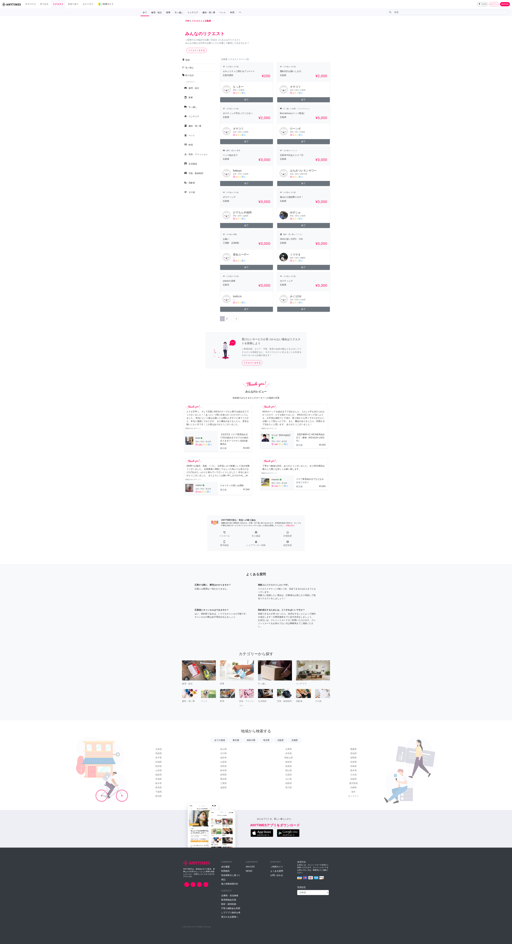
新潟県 (158, 796)
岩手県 (158, 758)
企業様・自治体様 (229, 895)
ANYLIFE (250, 867)
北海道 (158, 749)
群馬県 (158, 787)
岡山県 (288, 770)
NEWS (249, 871)
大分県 (353, 775)
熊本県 (353, 770)
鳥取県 (288, 762)
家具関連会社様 (228, 900)
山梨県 (223, 762)
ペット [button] (222, 12)
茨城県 (158, 779)
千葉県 (158, 792)
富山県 (223, 749)
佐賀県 (353, 762)
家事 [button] (168, 12)
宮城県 (158, 762)
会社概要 (225, 867)
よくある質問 (276, 871)
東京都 (236, 740)
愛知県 (223, 779)
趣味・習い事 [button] (208, 12)
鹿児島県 (353, 783)
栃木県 (158, 783)
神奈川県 (251, 740)
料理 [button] (232, 12)
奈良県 (288, 753)
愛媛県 (353, 749)
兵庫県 (288, 749)
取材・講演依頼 (228, 904)
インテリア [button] (192, 12)
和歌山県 (288, 758)
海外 (353, 792)
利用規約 (225, 871)
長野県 (223, 766)
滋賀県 (223, 787)
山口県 (288, 779)
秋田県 (158, 766)
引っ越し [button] (179, 12)
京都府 (294, 740)
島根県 (288, 766)
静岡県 (223, 775)
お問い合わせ (276, 875)
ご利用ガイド (276, 867)
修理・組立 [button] (156, 12)
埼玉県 (266, 740)
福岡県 (353, 758)
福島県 (158, 775)
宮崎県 (353, 779)
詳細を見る (290, 525)
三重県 (223, 783)
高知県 (353, 753)
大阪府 (280, 740)
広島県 (288, 775)
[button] (482, 4)
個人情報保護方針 (229, 884)
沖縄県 (353, 787)
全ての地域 (219, 740)
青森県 (158, 753)
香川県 (288, 787)
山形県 (158, 770)
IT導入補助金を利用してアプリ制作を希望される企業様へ (230, 912)
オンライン (353, 796)
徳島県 (288, 783)
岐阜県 (223, 770)
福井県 (223, 758)
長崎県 (353, 766)
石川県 (223, 753)
